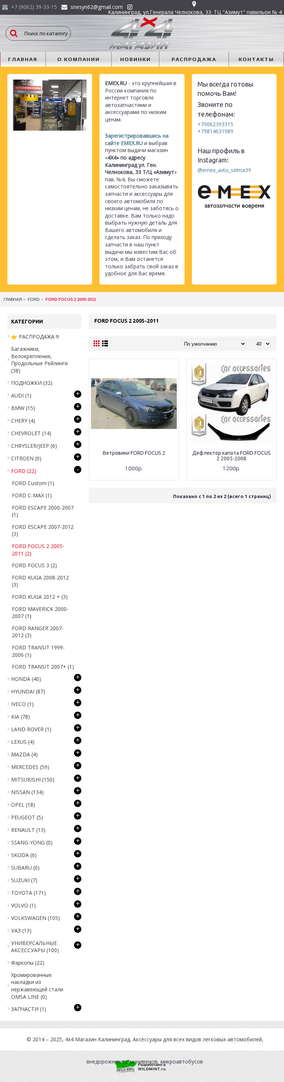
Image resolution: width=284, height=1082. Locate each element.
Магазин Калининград (102, 1039)
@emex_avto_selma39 (224, 170)
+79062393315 (215, 124)
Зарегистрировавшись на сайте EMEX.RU (137, 139)
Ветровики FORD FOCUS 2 (134, 453)
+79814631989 (215, 131)
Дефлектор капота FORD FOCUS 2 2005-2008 (231, 455)
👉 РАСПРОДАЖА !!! (35, 336)
